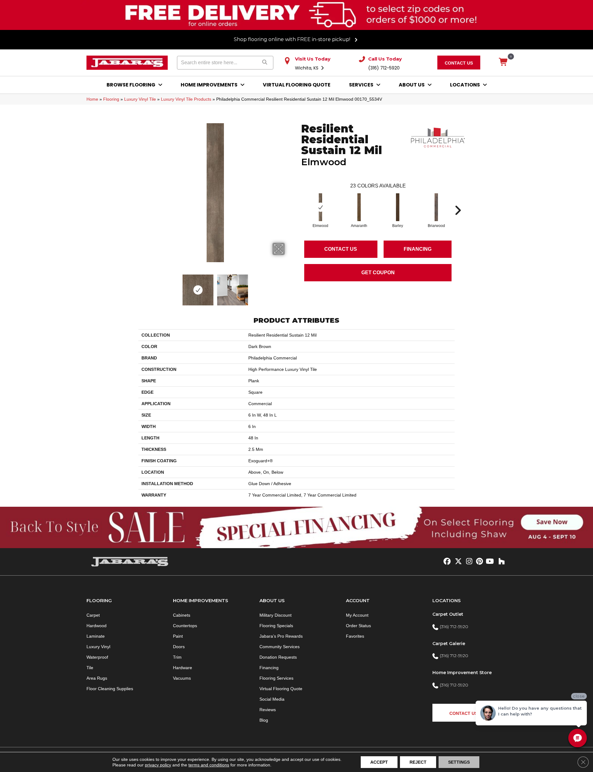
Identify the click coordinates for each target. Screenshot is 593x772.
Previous (141, 287)
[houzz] (500, 562)
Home (92, 99)
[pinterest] (478, 562)
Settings (459, 762)
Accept (379, 762)
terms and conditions (208, 764)
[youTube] (489, 562)
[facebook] (446, 562)
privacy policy (158, 764)
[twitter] (456, 562)
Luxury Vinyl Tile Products (186, 99)
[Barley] (397, 207)
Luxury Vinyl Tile (140, 99)
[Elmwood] (320, 207)
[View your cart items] (503, 62)
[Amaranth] (359, 207)
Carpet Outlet (447, 614)
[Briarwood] (436, 207)
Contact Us (340, 249)
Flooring (111, 99)
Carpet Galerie (448, 643)
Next (289, 287)
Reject (418, 762)
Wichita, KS (307, 68)
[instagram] (467, 562)
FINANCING (417, 249)
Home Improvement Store (462, 672)
